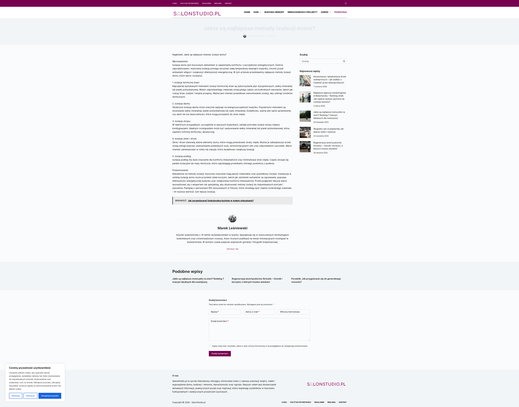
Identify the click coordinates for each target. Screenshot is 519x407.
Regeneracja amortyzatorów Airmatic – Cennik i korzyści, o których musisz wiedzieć (328, 145)
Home (247, 12)
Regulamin (206, 3)
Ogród (324, 12)
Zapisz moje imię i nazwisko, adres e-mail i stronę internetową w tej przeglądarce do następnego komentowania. (260, 346)
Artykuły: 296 (232, 249)
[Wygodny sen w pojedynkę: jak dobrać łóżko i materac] (305, 132)
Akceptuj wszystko (50, 396)
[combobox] (321, 61)
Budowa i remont (274, 12)
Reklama (218, 3)
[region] (35, 382)
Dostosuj (16, 396)
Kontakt (228, 3)
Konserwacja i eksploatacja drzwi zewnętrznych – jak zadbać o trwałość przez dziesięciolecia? (329, 79)
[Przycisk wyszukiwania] (344, 61)
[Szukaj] (346, 3)
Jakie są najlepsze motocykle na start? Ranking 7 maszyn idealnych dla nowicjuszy (329, 115)
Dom (256, 12)
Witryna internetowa (290, 311)
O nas (174, 3)
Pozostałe (340, 12)
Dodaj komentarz (220, 321)
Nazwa (215, 311)
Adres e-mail (252, 311)
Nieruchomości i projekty (302, 12)
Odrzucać (30, 396)
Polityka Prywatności (189, 3)
